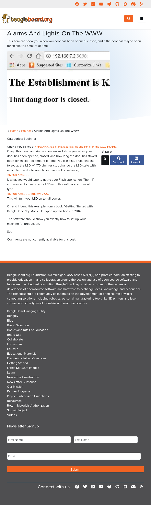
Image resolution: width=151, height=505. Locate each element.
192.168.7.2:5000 (18, 175)
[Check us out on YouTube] (101, 4)
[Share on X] (105, 160)
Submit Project (17, 410)
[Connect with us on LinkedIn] (93, 4)
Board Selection (18, 325)
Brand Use (14, 334)
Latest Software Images (23, 367)
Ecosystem (14, 344)
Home (14, 131)
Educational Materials (21, 353)
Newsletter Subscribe (21, 382)
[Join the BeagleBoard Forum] (125, 4)
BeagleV (13, 316)
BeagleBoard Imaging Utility (26, 311)
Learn (11, 372)
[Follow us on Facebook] (77, 4)
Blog (10, 320)
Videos (12, 415)
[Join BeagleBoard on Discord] (133, 4)
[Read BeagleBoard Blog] (141, 4)
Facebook (119, 162)
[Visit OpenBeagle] (109, 4)
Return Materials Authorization (28, 405)
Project (26, 131)
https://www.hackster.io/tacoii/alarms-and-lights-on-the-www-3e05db (75, 146)
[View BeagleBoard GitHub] (117, 4)
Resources (14, 401)
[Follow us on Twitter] (85, 4)
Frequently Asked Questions (26, 358)
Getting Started (17, 363)
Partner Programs (18, 391)
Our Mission (15, 386)
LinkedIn (136, 162)
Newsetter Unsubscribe (23, 377)
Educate (12, 349)
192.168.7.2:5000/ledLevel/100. (28, 193)
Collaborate (15, 339)
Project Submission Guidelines (28, 396)
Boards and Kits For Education (27, 330)
